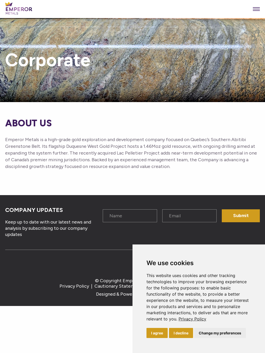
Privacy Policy (192, 318)
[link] (192, 318)
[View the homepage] (18, 9)
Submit (241, 215)
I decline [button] (181, 333)
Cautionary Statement (118, 286)
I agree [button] (157, 333)
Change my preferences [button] (220, 333)
